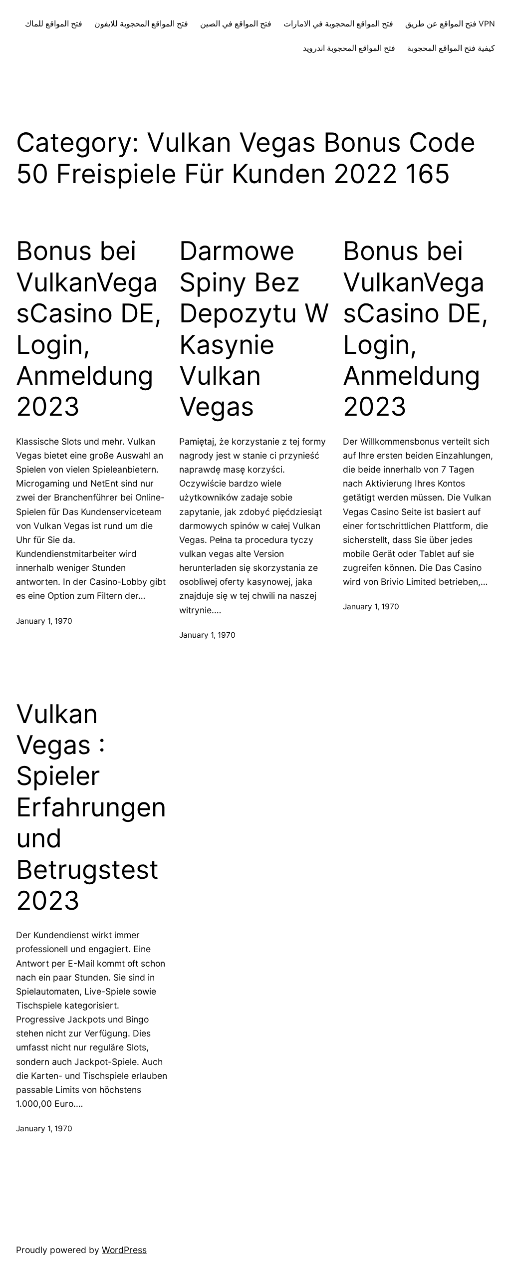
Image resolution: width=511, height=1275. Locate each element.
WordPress (124, 1250)
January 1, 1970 (44, 621)
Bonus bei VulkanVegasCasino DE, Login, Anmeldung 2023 (89, 329)
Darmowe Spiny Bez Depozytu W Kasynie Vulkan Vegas (254, 329)
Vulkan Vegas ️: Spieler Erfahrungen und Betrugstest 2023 (91, 807)
